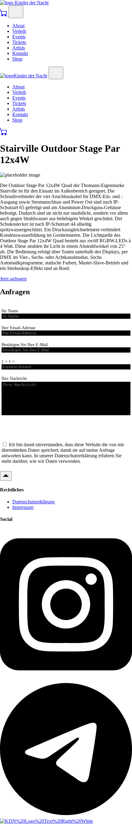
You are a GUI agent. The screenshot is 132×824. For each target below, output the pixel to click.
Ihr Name (10, 310)
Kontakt (20, 53)
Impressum (22, 507)
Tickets (19, 42)
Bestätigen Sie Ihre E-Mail (25, 344)
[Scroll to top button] (6, 476)
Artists (18, 47)
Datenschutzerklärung (33, 501)
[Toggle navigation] (16, 12)
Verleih (19, 31)
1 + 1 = (8, 361)
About (18, 25)
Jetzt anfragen (13, 278)
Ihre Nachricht (14, 378)
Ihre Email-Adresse (18, 327)
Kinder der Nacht (31, 2)
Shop (17, 58)
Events (18, 36)
